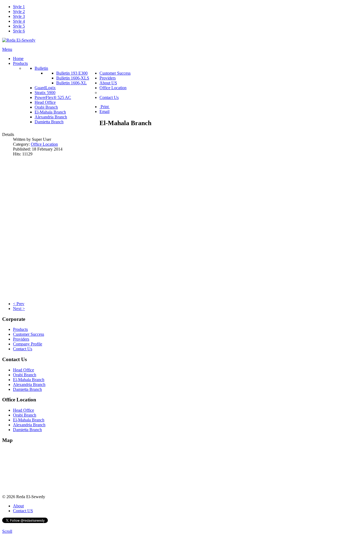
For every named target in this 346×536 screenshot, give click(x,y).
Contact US (23, 510)
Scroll (7, 531)
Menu (7, 49)
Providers (21, 339)
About (18, 506)
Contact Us (22, 349)
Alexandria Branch (29, 384)
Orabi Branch (24, 374)
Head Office (23, 370)
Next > (19, 308)
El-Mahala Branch (28, 379)
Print (104, 106)
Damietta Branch (27, 389)
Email (104, 111)
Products (20, 329)
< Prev (18, 303)
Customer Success (28, 334)
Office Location (44, 144)
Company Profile (27, 344)
